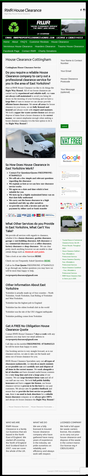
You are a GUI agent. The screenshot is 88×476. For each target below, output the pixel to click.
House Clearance (60, 42)
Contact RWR (29, 51)
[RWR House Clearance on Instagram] (84, 9)
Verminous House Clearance (17, 46)
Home (6, 42)
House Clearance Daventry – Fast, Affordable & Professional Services (71, 262)
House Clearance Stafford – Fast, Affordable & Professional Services (71, 253)
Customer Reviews (39, 42)
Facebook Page (11, 51)
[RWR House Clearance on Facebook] (80, 9)
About (15, 42)
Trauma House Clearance (71, 46)
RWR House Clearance (22, 10)
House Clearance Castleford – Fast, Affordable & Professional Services (71, 270)
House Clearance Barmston (18, 407)
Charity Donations (47, 51)
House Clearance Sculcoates (42, 407)
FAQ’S (24, 42)
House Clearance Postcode (69, 80)
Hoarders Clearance (45, 46)
